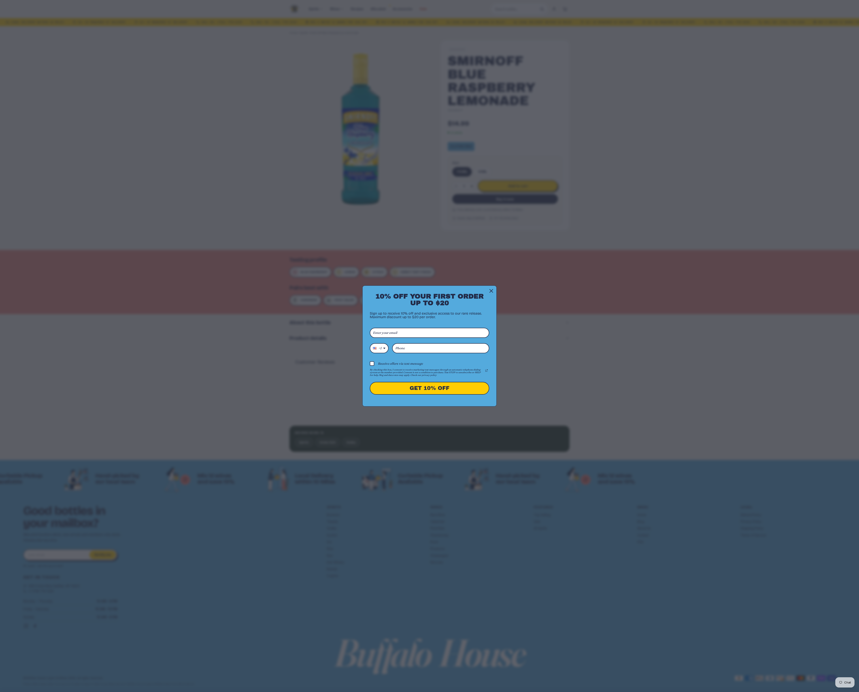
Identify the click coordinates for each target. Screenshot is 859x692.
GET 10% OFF (429, 388)
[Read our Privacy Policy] (486, 370)
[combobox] (379, 348)
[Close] (491, 291)
